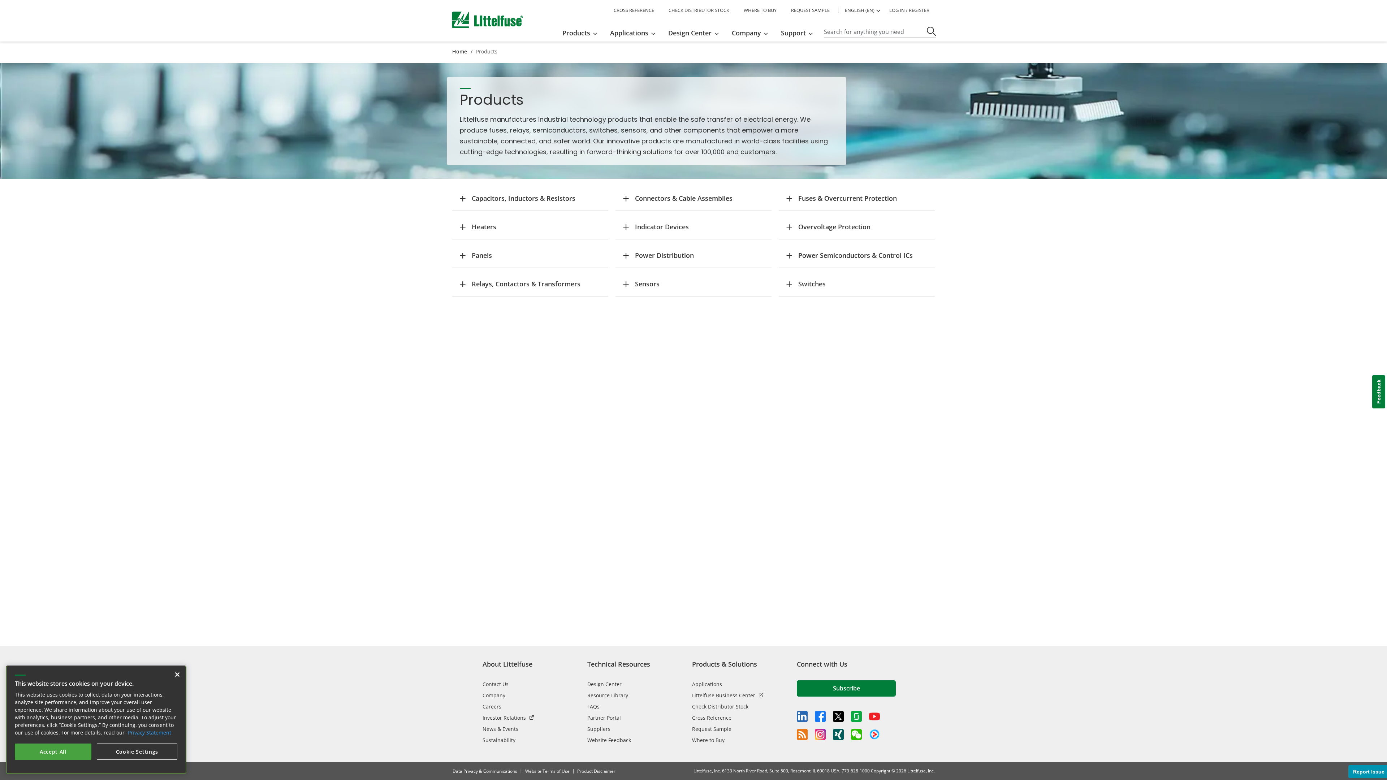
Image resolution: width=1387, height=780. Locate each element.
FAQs (593, 706)
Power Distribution (664, 255)
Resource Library (607, 695)
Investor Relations (504, 717)
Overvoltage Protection (834, 226)
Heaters (484, 226)
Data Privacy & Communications (485, 771)
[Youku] (874, 734)
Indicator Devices (662, 226)
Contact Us (496, 684)
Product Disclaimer (596, 771)
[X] (838, 716)
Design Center (604, 684)
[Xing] (838, 734)
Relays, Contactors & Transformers (526, 284)
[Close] (177, 674)
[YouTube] (874, 716)
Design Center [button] (690, 33)
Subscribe (846, 688)
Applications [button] (629, 33)
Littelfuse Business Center (723, 695)
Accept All (53, 751)
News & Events (500, 728)
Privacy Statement (149, 732)
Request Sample (711, 728)
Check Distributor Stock (720, 706)
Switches (812, 284)
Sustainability (499, 740)
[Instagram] (820, 734)
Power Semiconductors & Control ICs (855, 255)
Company (494, 695)
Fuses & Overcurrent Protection (847, 198)
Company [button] (746, 33)
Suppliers (598, 728)
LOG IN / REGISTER (909, 10)
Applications (707, 684)
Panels (482, 255)
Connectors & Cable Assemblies (684, 198)
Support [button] (793, 33)
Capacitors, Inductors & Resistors (523, 198)
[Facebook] (820, 716)
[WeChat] (856, 734)
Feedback (1379, 392)
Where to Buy (708, 740)
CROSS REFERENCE (634, 10)
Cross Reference (711, 717)
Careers (492, 706)
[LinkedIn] (802, 716)
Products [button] (576, 33)
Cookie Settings (137, 751)
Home (459, 51)
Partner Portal (604, 717)
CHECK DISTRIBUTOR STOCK (699, 10)
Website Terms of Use (547, 771)
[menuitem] (582, 33)
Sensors (647, 284)
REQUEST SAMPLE (810, 10)
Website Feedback (609, 740)
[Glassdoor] (856, 716)
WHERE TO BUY (760, 10)
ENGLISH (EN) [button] (859, 10)
